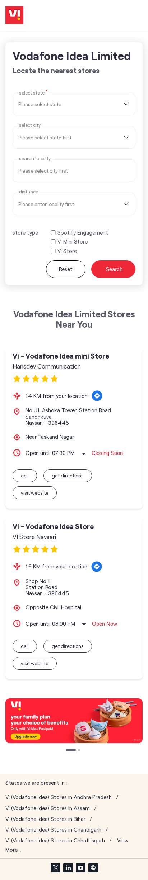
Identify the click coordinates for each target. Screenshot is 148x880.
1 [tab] (67, 750)
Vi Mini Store (72, 242)
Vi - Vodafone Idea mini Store (61, 356)
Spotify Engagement (82, 233)
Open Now (104, 624)
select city (30, 125)
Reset (66, 269)
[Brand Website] (93, 867)
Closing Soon (107, 453)
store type (25, 232)
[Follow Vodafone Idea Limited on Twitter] (55, 867)
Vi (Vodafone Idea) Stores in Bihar (45, 819)
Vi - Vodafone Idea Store (53, 526)
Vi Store (67, 251)
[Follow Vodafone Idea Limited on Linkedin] (68, 867)
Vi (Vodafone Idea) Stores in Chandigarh (53, 830)
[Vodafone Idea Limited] (14, 15)
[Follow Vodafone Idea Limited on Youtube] (80, 867)
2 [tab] (73, 750)
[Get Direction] (97, 395)
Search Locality (35, 158)
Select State (33, 92)
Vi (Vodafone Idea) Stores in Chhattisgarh (55, 840)
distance (28, 191)
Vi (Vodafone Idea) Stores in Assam (47, 808)
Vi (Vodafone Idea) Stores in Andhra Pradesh (58, 797)
